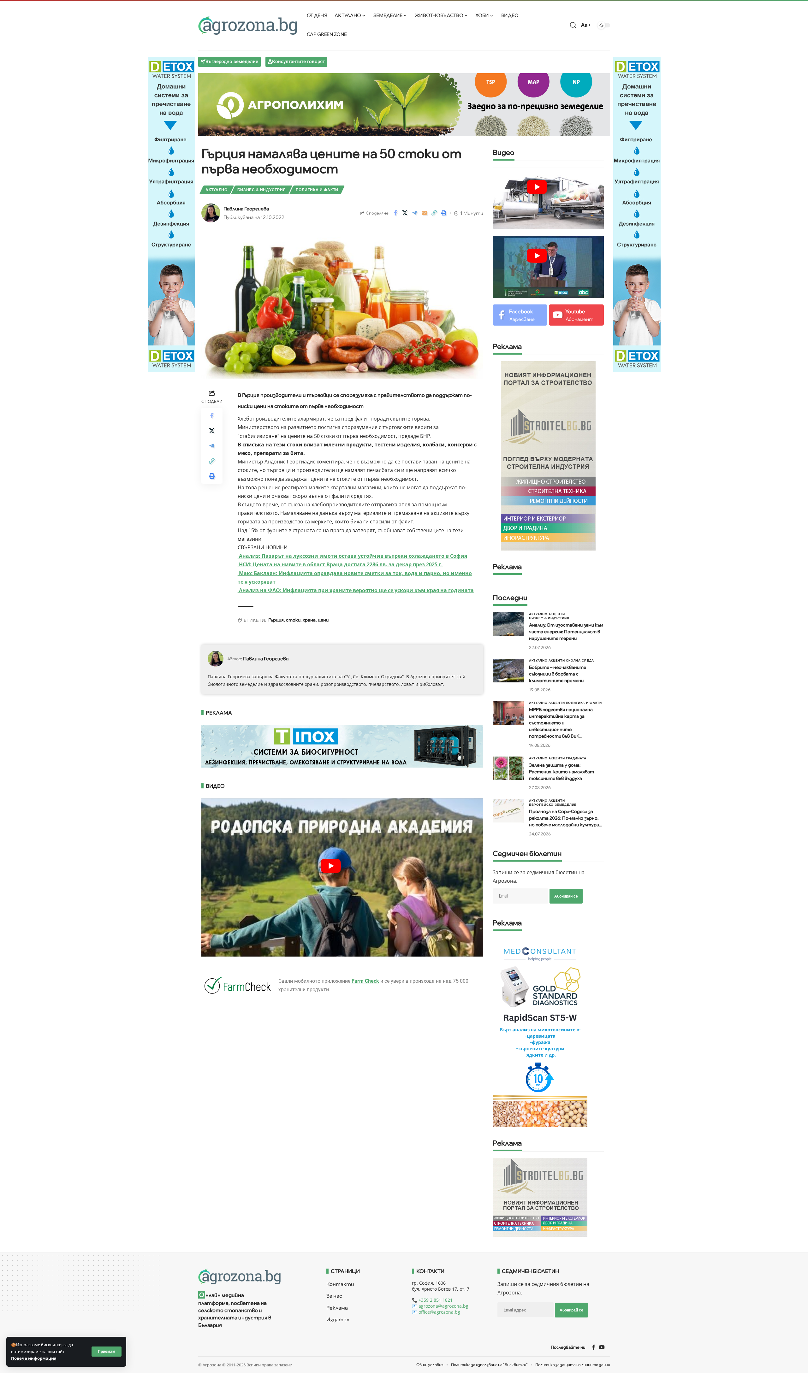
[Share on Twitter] (405, 213)
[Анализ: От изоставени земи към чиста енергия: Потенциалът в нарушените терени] (508, 624)
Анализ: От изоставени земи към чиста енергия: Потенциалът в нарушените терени (566, 631)
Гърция (276, 620)
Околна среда (580, 660)
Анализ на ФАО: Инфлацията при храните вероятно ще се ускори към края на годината (356, 590)
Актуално (216, 189)
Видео (503, 153)
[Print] (444, 213)
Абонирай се (566, 896)
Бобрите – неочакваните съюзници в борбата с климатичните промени (557, 673)
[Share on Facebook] (395, 213)
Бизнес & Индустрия (261, 189)
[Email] (424, 213)
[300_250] (540, 1196)
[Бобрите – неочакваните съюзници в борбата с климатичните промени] (508, 670)
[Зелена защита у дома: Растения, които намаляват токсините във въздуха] (508, 768)
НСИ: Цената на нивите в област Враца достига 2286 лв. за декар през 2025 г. (340, 564)
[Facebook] (520, 315)
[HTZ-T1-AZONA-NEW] (254, 1276)
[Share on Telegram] (414, 213)
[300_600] (548, 455)
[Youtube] (576, 315)
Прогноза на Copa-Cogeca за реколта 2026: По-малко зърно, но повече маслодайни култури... (565, 818)
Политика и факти (317, 189)
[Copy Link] (434, 213)
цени (323, 620)
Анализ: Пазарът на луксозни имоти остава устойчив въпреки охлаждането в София (352, 555)
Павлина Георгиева (246, 209)
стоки (293, 620)
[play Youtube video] (331, 866)
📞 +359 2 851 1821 (432, 1300)
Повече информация (33, 1358)
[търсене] (573, 25)
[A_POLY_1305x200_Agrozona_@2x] (404, 104)
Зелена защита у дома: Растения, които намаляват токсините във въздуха (561, 771)
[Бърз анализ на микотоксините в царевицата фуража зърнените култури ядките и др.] (540, 1031)
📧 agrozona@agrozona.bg (440, 1306)
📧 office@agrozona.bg (436, 1312)
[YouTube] (601, 1347)
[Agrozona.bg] (247, 25)
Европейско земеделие (553, 804)
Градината (576, 758)
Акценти (557, 614)
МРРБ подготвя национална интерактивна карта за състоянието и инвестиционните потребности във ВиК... (561, 723)
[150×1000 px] (171, 213)
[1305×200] (342, 745)
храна (309, 620)
